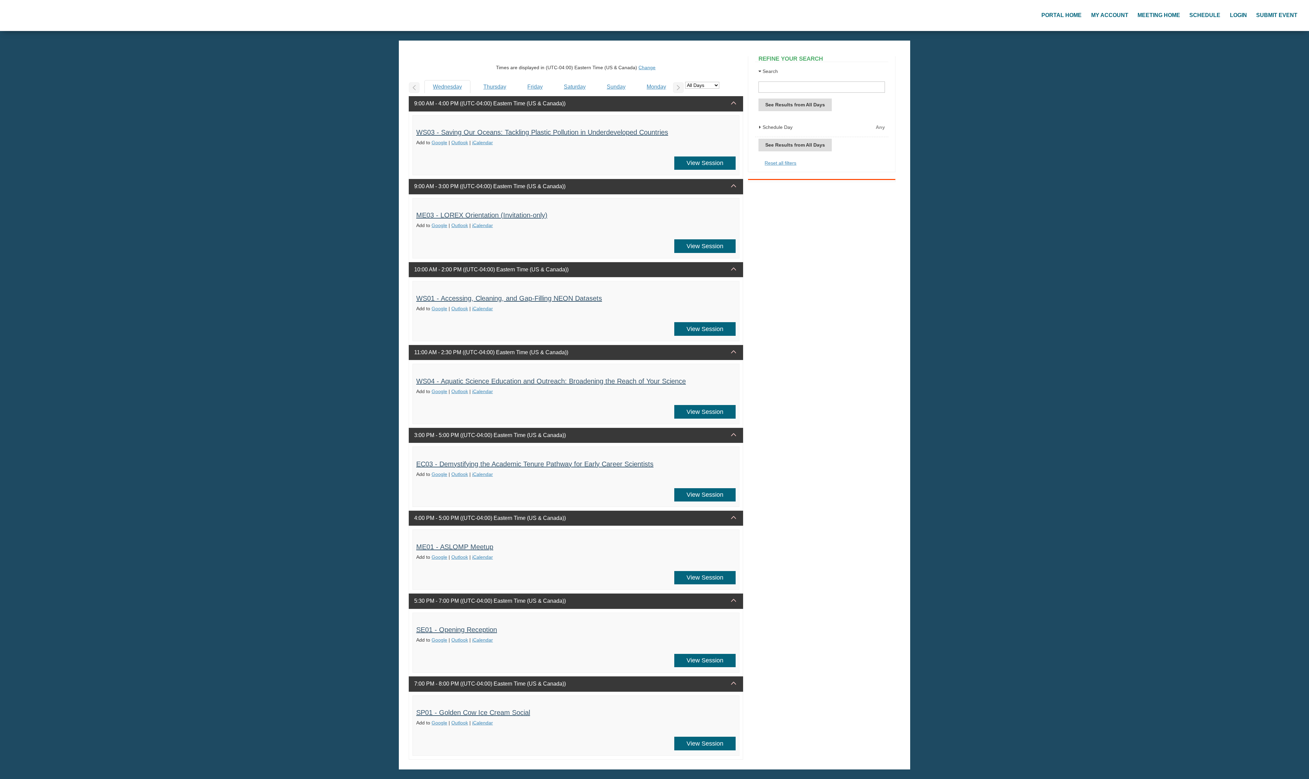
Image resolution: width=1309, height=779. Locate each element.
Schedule (1204, 15)
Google (439, 142)
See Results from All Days (795, 104)
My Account (1109, 15)
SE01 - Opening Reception (456, 629)
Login (1238, 15)
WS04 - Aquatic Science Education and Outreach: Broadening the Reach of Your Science (551, 381)
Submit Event (1276, 15)
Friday (535, 87)
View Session (705, 163)
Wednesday (447, 87)
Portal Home (1061, 15)
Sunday (616, 87)
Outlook (459, 142)
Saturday (575, 87)
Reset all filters (780, 163)
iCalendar (482, 142)
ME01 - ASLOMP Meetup (454, 547)
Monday (656, 87)
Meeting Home (1159, 15)
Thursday (494, 87)
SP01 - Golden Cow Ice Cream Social (473, 712)
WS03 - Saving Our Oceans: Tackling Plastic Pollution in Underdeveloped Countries (542, 132)
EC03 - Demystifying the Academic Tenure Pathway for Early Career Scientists (534, 464)
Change (647, 67)
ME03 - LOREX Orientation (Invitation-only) (481, 215)
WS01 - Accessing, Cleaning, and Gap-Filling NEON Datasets (509, 298)
